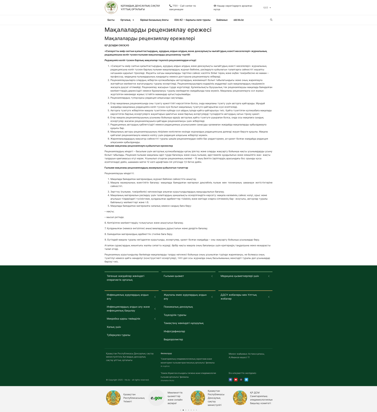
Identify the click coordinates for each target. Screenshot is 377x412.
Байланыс (222, 20)
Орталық (125, 20)
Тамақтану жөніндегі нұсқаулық (184, 323)
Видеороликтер (173, 339)
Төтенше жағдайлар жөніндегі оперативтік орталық (125, 278)
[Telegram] (246, 379)
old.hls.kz (239, 20)
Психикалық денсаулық (178, 306)
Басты (111, 20)
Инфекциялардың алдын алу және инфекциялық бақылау (128, 308)
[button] (180, 410)
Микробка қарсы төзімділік (123, 318)
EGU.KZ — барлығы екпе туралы (193, 20)
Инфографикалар (174, 331)
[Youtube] (236, 379)
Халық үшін (114, 326)
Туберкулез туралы (118, 335)
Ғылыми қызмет (174, 276)
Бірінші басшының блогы (154, 20)
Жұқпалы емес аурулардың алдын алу (185, 296)
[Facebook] (230, 379)
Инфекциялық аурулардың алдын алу (128, 296)
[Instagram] (241, 379)
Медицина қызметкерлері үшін (240, 276)
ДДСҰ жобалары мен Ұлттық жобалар (239, 296)
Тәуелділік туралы (175, 315)
